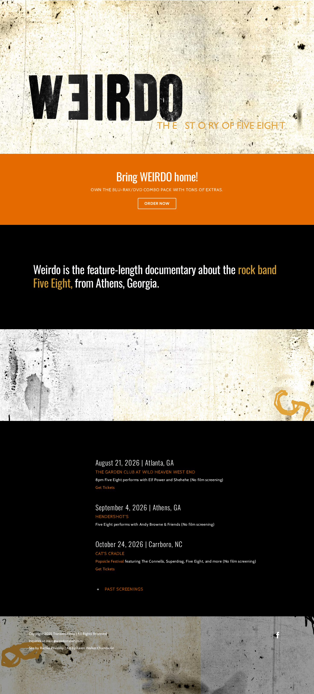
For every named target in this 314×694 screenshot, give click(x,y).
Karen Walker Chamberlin (95, 648)
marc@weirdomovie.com (64, 641)
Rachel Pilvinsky (52, 648)
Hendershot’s (112, 516)
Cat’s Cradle (110, 553)
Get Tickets (105, 487)
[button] (190, 589)
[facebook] (277, 635)
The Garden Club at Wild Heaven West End (145, 472)
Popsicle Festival (109, 561)
